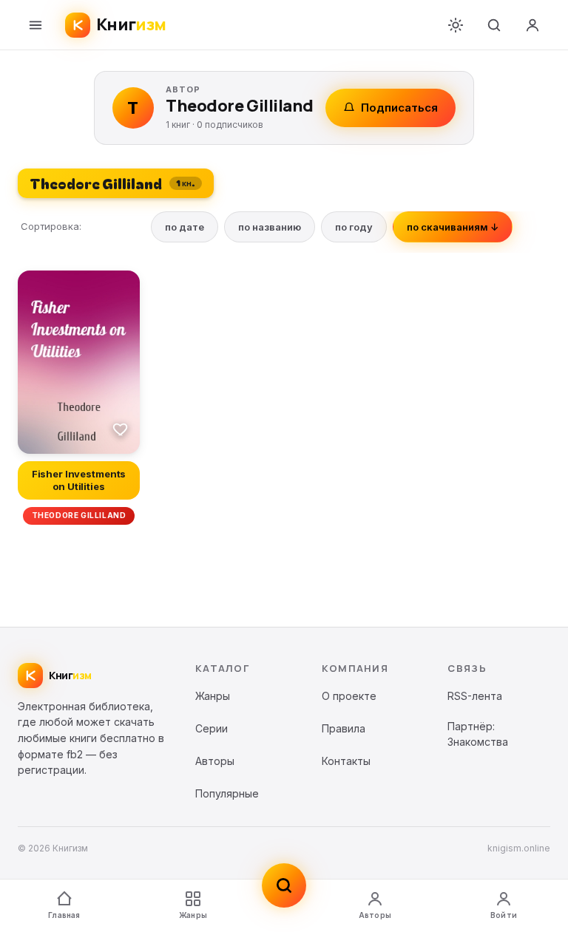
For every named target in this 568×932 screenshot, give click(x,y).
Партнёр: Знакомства (477, 734)
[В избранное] (120, 428)
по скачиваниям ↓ (452, 227)
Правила (343, 728)
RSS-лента (474, 696)
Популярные (227, 793)
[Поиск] (494, 25)
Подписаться (399, 108)
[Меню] (35, 25)
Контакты (346, 761)
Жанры (193, 915)
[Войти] (532, 25)
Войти (503, 915)
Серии (211, 728)
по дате (184, 227)
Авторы (375, 915)
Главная (64, 915)
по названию (269, 227)
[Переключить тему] (455, 25)
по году (354, 227)
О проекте (349, 696)
